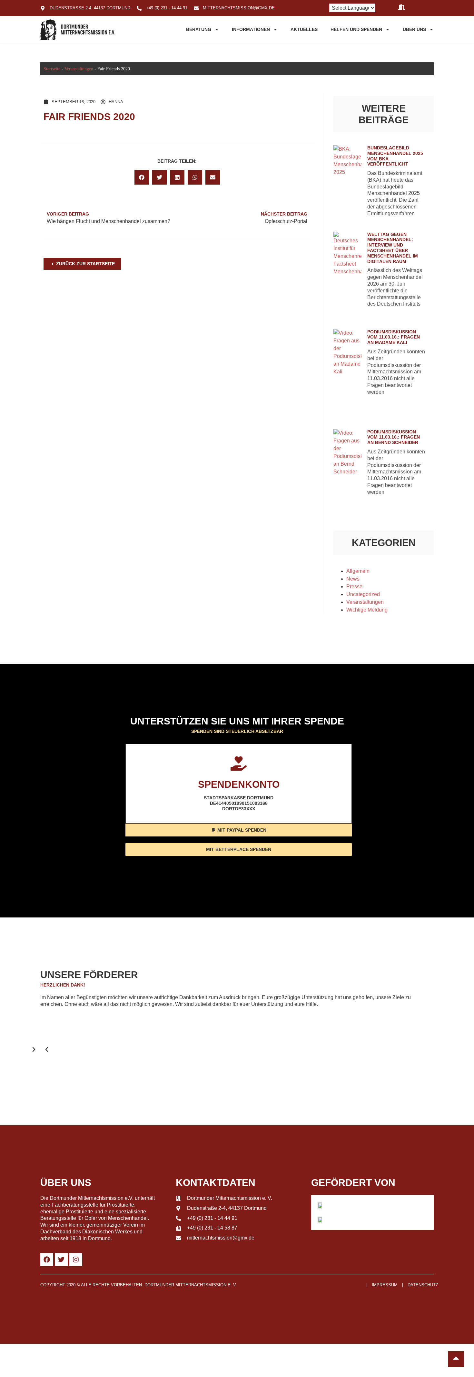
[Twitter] (61, 1259)
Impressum (385, 1284)
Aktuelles (304, 29)
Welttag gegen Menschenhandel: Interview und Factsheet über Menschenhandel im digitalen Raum (392, 248)
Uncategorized (363, 594)
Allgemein (358, 571)
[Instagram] (75, 1259)
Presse (354, 586)
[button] (141, 177)
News (353, 579)
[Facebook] (46, 1259)
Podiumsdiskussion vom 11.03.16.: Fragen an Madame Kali (393, 337)
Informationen (251, 29)
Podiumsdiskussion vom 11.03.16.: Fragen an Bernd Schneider (393, 437)
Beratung (198, 29)
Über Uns (414, 29)
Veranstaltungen (78, 68)
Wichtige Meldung (367, 610)
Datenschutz (423, 1284)
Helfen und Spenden (356, 29)
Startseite (52, 68)
